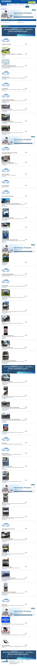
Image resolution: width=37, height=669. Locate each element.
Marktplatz (21, 4)
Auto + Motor (3, 4)
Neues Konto (28, 0)
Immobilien (10, 4)
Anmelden (33, 0)
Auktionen (33, 4)
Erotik (27, 4)
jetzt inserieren (31, 2)
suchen (27, 6)
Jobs (15, 4)
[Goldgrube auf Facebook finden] (35, 0)
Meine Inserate (23, 0)
